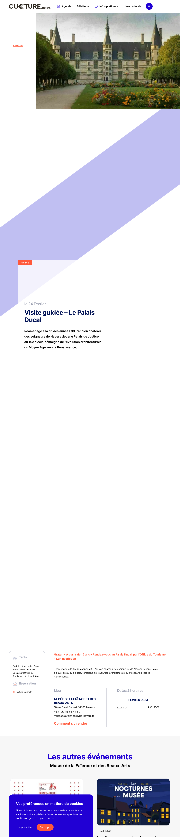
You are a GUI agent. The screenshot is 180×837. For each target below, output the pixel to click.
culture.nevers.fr (24, 692)
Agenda (66, 6)
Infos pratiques (108, 6)
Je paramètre (25, 827)
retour (19, 45)
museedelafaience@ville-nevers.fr (74, 715)
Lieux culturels (132, 6)
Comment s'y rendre (70, 723)
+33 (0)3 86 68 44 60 (67, 711)
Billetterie (83, 6)
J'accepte (45, 827)
